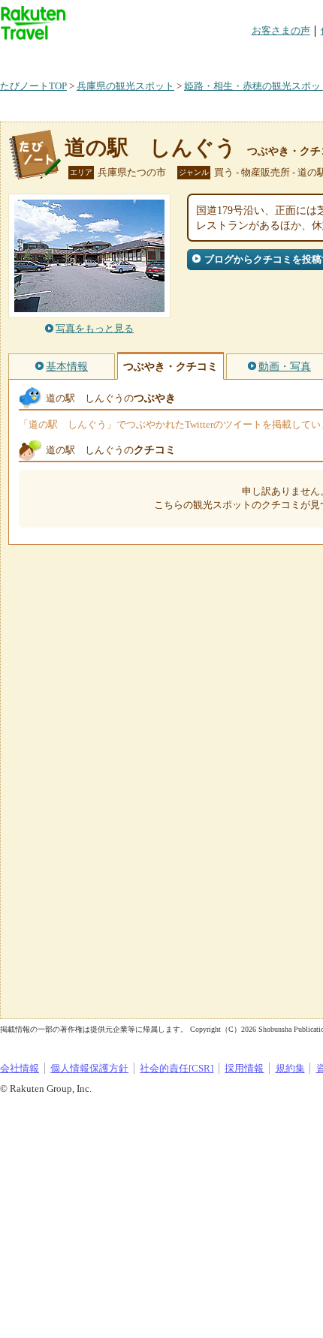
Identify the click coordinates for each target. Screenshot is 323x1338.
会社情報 (19, 1068)
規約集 (290, 1068)
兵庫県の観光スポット (125, 86)
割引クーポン (237, 56)
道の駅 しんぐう (151, 147)
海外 (114, 56)
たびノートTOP (33, 86)
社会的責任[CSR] (176, 1068)
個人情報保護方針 (89, 1068)
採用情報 (244, 1068)
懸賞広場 (176, 56)
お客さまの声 (281, 30)
